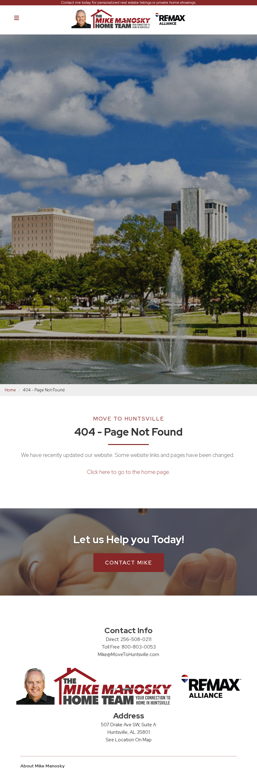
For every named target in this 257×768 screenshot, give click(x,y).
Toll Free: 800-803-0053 (129, 647)
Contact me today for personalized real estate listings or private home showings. (128, 3)
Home (10, 390)
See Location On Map (129, 740)
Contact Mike (128, 562)
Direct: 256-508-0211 (128, 639)
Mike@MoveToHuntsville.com (128, 654)
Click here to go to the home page (128, 471)
